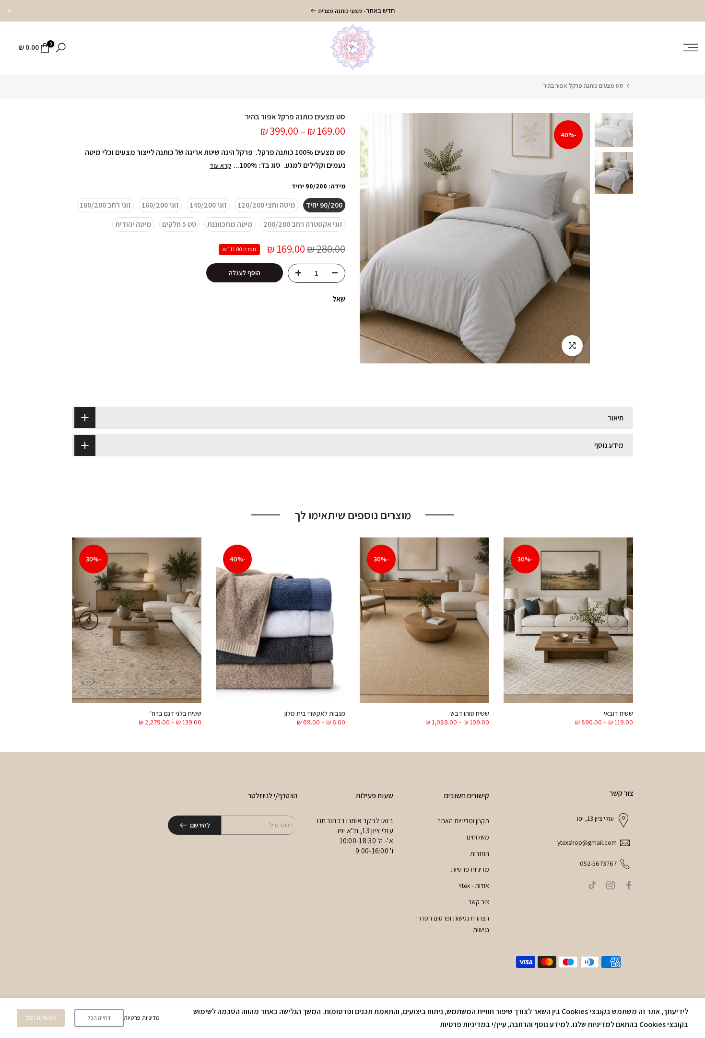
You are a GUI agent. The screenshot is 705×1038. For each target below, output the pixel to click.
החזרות (479, 853)
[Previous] (616, 620)
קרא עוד (220, 165)
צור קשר (478, 902)
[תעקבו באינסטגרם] (610, 885)
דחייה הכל (99, 1017)
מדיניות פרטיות (470, 869)
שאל (338, 298)
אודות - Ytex (473, 885)
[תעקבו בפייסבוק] (628, 885)
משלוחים (478, 837)
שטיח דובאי (618, 713)
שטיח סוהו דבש (469, 713)
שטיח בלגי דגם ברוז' (175, 713)
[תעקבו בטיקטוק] (592, 885)
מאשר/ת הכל (41, 1017)
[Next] (88, 620)
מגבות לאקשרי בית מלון (314, 713)
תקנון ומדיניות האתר (463, 820)
